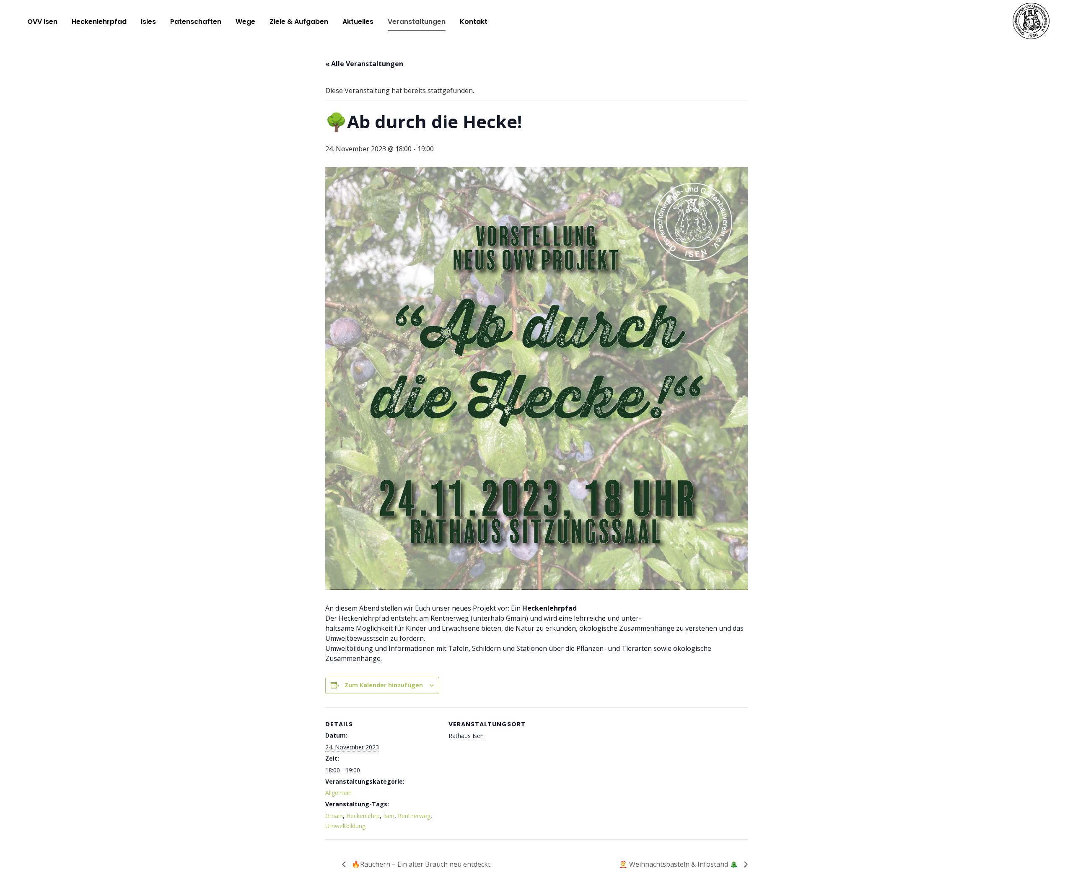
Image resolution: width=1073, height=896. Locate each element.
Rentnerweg (414, 816)
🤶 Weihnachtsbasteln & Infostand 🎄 (679, 864)
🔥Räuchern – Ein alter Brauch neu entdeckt (420, 864)
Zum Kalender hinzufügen (384, 685)
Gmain (334, 816)
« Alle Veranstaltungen (364, 63)
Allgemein (338, 793)
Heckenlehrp (363, 816)
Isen (388, 816)
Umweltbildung (345, 826)
